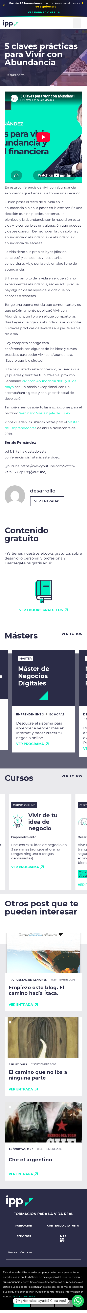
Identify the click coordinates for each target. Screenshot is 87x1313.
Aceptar (21, 1303)
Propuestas (18, 979)
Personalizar (42, 1303)
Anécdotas (17, 1149)
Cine (30, 1149)
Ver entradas (47, 501)
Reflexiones (37, 979)
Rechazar (64, 1303)
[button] (77, 23)
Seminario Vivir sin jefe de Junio (44, 413)
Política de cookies (24, 1296)
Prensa (12, 1252)
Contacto (26, 1252)
